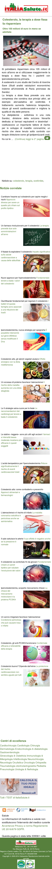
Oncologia (29, 762)
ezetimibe (38, 180)
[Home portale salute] (26, 14)
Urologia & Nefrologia (26, 769)
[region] (26, 159)
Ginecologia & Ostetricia (13, 755)
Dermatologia (7, 748)
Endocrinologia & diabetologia (31, 748)
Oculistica (17, 762)
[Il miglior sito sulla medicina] (38, 812)
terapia (28, 180)
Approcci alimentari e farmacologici (10, 494)
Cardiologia (23, 745)
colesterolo (18, 180)
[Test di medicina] (19, 794)
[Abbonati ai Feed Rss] (8, 812)
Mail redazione (42, 853)
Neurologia (6, 762)
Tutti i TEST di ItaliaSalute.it (14, 797)
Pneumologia (7, 769)
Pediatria (41, 765)
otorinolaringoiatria (26, 765)
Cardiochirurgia (8, 745)
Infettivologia (20, 759)
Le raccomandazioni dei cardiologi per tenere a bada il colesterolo (19, 412)
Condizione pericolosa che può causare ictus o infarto (11, 622)
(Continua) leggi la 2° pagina (29, 139)
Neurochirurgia (36, 759)
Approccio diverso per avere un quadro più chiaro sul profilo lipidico (10, 204)
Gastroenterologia (9, 752)
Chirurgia (35, 745)
